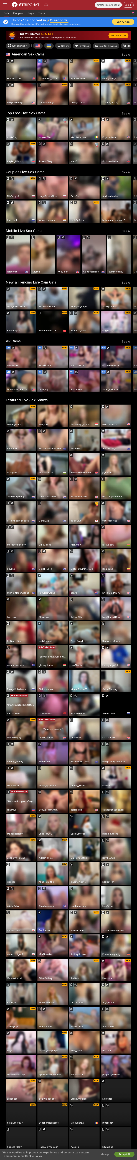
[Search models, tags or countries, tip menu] (132, 13)
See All (126, 54)
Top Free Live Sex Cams (25, 113)
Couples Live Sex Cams (25, 172)
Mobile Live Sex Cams (24, 231)
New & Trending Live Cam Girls (31, 282)
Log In (128, 5)
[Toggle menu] (5, 5)
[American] (38, 46)
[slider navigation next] (130, 82)
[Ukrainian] (49, 46)
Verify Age (123, 21)
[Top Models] (46, 5)
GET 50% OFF (118, 35)
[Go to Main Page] (25, 5)
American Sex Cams (28, 54)
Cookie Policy (33, 1156)
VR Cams (13, 341)
